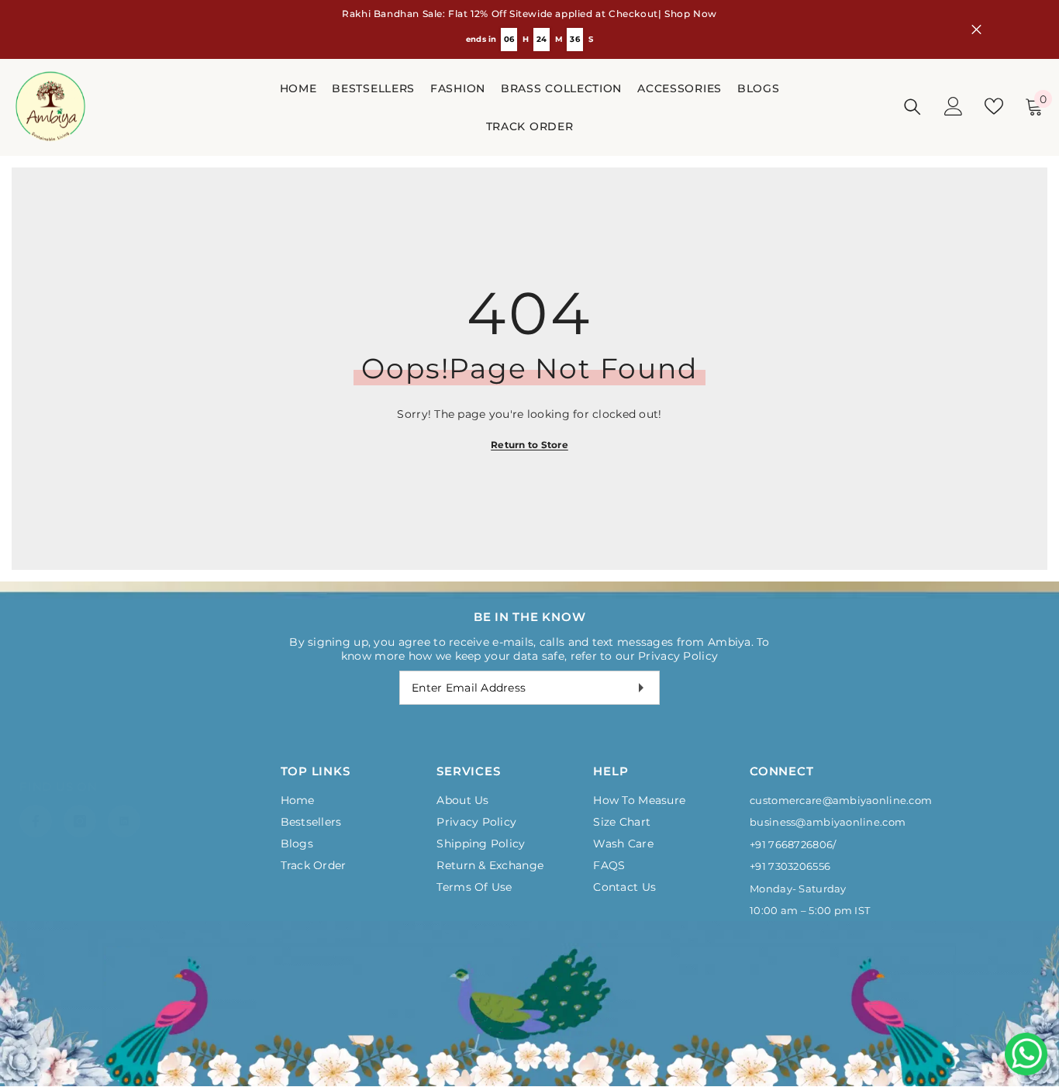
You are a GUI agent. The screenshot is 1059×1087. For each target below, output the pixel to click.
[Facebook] (35, 805)
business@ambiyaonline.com (827, 822)
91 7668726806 (794, 844)
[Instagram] (80, 805)
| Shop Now (687, 13)
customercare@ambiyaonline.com (841, 800)
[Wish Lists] (994, 106)
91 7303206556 (792, 866)
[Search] (912, 106)
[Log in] (953, 106)
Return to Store (529, 444)
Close (976, 29)
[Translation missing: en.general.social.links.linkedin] (124, 805)
